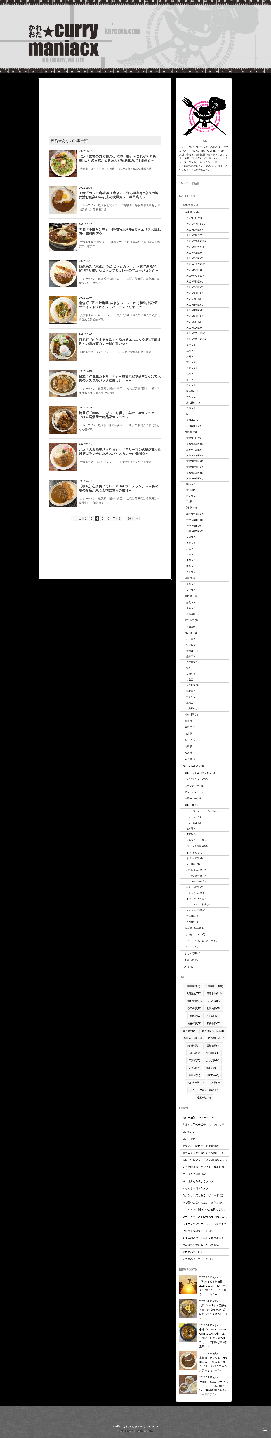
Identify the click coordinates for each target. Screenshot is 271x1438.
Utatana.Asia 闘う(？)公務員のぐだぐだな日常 (209, 1209)
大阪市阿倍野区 (194, 247)
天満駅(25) (194, 1060)
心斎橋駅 (98, 502)
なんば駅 (132, 388)
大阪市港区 (191, 299)
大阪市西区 (191, 235)
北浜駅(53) (195, 1015)
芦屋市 (189, 548)
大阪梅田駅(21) (195, 1082)
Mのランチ (189, 1131)
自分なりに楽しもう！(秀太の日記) (203, 1195)
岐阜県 (188, 727)
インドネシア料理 (195, 898)
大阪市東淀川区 (194, 339)
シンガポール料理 (195, 881)
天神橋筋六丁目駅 (119, 242)
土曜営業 (146, 168)
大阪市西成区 (193, 258)
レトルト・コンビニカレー (199, 940)
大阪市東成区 (193, 287)
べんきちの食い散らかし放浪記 (201, 1244)
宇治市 (189, 484)
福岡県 (188, 759)
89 (129, 518)
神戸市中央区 (88, 351)
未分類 (186, 966)
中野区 (189, 697)
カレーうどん (193, 817)
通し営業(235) (194, 1001)
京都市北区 (191, 438)
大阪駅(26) (194, 1053)
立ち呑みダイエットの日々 (198, 1259)
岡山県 (188, 740)
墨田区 (189, 656)
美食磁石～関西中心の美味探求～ (202, 1145)
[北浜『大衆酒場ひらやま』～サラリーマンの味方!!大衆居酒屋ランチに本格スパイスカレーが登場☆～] (63, 445)
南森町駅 (98, 319)
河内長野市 (191, 425)
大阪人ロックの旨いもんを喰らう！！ (204, 1152)
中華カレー (191, 798)
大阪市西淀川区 (194, 333)
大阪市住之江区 (194, 264)
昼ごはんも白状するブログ (198, 1181)
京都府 (188, 431)
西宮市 (189, 543)
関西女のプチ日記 (193, 1252)
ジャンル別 (189, 766)
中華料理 (99, 242)
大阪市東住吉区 (194, 275)
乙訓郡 (189, 501)
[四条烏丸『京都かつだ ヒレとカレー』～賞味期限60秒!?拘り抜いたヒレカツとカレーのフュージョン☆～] (63, 262)
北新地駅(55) (213, 1008)
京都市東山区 (193, 478)
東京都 (188, 632)
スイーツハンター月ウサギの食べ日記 (204, 1223)
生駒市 (189, 608)
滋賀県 (188, 577)
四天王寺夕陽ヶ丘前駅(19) (204, 1090)
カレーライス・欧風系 (93, 205)
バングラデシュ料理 (196, 904)
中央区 (189, 639)
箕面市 (189, 356)
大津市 (189, 584)
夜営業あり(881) (214, 986)
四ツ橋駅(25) (212, 1053)
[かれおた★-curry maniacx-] (135, 2)
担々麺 (189, 828)
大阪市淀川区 (193, 327)
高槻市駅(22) (212, 1075)
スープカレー (192, 785)
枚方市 (189, 385)
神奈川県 (189, 714)
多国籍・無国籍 (105, 168)
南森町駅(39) (194, 1023)
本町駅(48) (212, 1015)
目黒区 (189, 679)
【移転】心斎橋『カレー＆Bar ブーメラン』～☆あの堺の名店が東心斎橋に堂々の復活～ (118, 488)
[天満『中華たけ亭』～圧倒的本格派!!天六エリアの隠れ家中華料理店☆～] (63, 225)
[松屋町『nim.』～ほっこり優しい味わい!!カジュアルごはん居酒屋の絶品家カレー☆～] (63, 408)
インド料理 (191, 852)
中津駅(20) (214, 1082)
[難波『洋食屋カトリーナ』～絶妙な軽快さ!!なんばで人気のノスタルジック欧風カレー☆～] (63, 371)
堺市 (188, 414)
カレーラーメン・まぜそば (199, 811)
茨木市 (189, 362)
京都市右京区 (193, 461)
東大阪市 (190, 402)
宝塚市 (189, 554)
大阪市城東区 (193, 310)
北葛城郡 (112, 205)
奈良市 (189, 602)
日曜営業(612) (214, 993)
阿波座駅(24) (212, 1068)
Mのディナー (190, 1138)
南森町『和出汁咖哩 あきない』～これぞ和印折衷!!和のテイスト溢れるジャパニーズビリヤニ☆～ (118, 305)
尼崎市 (189, 537)
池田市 (189, 350)
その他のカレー (193, 934)
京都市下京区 (114, 278)
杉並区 (189, 691)
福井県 (188, 733)
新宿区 (189, 674)
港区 (188, 668)
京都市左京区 (193, 467)
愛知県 (188, 721)
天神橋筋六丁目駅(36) (213, 1030)
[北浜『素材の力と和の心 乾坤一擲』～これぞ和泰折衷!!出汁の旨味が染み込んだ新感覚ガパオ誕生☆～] (63, 152)
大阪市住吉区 (193, 270)
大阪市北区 (86, 242)
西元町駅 (146, 351)
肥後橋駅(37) (213, 1023)
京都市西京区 (193, 472)
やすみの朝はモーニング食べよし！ (203, 1237)
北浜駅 (123, 168)
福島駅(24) (194, 1075)
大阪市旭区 (191, 322)
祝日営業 (101, 209)
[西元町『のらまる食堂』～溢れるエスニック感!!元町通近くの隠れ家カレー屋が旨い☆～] (63, 335)
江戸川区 (190, 662)
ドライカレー (192, 792)
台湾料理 (190, 921)
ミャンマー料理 (194, 910)
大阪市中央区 (88, 168)
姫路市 (189, 572)
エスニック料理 (193, 846)
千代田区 (190, 651)
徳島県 (188, 746)
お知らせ (189, 959)
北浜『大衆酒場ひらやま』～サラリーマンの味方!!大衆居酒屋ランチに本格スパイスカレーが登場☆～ (120, 451)
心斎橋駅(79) (194, 1008)
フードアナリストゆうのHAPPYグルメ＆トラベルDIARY (215, 1216)
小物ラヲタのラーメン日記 (198, 1230)
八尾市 (189, 408)
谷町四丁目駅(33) (193, 1038)
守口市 (189, 379)
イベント (189, 947)
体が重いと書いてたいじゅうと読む (203, 1202)
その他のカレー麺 (195, 840)
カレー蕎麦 (191, 823)
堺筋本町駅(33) (216, 1038)
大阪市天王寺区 (194, 241)
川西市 (189, 560)
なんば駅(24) (212, 1060)
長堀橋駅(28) (213, 1045)
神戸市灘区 (191, 525)
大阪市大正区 (193, 293)
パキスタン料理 (194, 870)
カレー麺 (189, 805)
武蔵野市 (190, 708)
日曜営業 (127, 205)
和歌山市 (190, 626)
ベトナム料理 (193, 887)
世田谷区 (190, 685)
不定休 (123, 351)
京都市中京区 (193, 449)
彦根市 (189, 590)
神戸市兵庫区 (193, 520)
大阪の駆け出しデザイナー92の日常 (203, 1167)
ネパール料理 (193, 858)
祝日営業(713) (193, 993)
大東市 (189, 397)
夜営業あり (134, 168)
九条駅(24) (194, 1068)
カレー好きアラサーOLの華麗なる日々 (205, 1159)
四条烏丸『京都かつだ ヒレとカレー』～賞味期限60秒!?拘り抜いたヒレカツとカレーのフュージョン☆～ (118, 268)
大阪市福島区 (193, 229)
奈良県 (188, 596)
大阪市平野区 (193, 281)
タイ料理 (190, 864)
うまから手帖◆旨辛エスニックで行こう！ (207, 1124)
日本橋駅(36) (189, 1030)
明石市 (189, 566)
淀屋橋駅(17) (204, 1097)
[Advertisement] (105, 104)
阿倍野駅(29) (194, 1045)
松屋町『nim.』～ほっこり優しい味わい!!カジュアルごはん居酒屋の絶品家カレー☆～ (118, 415)
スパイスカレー (103, 315)
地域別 (186, 204)
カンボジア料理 (194, 893)
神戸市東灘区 (193, 531)
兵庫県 (188, 507)
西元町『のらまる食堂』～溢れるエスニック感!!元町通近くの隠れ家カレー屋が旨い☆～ (120, 342)
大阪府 (188, 211)
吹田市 (189, 373)
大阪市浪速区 (193, 252)
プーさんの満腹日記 (194, 1174)
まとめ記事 (191, 953)
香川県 (188, 752)
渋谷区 (189, 645)
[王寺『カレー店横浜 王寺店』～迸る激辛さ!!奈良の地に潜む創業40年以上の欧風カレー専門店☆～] (63, 188)
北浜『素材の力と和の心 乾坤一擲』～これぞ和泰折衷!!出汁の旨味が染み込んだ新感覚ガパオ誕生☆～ (117, 158)
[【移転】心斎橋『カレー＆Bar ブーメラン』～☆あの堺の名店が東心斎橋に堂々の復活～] (63, 481)
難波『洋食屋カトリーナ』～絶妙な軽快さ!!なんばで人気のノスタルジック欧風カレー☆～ (120, 378)
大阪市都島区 (193, 304)
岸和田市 (190, 420)
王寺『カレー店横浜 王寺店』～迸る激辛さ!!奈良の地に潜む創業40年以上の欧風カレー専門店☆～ (118, 195)
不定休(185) (214, 1001)
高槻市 (189, 368)
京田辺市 (190, 490)
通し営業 (90, 209)
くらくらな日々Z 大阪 (195, 1188)
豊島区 (189, 702)
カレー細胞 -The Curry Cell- (199, 1117)
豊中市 (189, 345)
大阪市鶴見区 (193, 316)
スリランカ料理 (194, 875)
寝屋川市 (190, 391)
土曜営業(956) (192, 986)
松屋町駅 (87, 429)
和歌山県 (189, 620)
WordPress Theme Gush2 (136, 1431)
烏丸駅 (96, 282)
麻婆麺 (189, 834)
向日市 (189, 495)
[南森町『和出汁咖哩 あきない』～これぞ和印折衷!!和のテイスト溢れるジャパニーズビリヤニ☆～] (63, 298)
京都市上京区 (193, 444)
